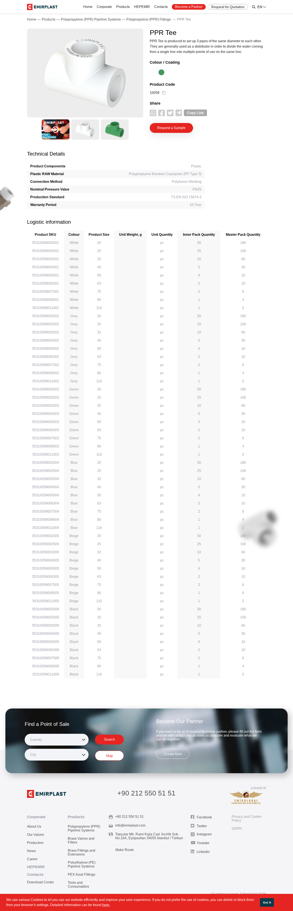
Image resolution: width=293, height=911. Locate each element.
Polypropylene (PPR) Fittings (148, 19)
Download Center (40, 882)
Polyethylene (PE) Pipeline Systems (81, 864)
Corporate (104, 7)
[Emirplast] (42, 7)
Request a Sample (171, 128)
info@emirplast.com (130, 825)
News (31, 851)
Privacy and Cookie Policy (246, 818)
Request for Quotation (228, 7)
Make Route (124, 850)
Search (109, 739)
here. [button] (106, 905)
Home (87, 7)
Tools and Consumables (78, 884)
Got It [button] (267, 902)
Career (32, 859)
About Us (34, 826)
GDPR (237, 828)
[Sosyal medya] (153, 113)
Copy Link (195, 113)
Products (123, 7)
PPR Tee (184, 19)
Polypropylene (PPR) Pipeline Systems (91, 19)
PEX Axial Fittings (81, 874)
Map (109, 756)
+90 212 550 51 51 (146, 793)
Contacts (161, 7)
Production (35, 843)
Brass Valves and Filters (81, 840)
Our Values (35, 834)
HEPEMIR (142, 7)
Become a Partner (188, 7)
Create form (173, 754)
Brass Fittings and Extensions (81, 852)
